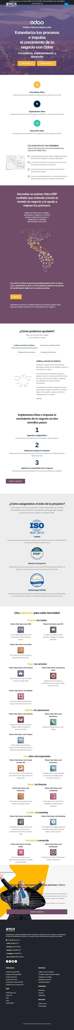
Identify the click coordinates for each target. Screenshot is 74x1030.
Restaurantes (41, 995)
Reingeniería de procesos (26, 352)
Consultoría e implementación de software (48, 974)
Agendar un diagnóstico (15, 481)
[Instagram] (10, 961)
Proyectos (41, 993)
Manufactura (41, 990)
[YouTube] (13, 961)
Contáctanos (15, 297)
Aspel (7, 1000)
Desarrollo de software (44, 982)
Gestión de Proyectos (11, 977)
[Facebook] (7, 961)
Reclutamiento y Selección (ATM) (14, 982)
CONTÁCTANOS (25, 63)
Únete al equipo (42, 1006)
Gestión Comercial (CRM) (12, 972)
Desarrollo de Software (48, 352)
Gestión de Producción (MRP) (13, 974)
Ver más (38, 398)
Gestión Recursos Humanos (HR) (14, 984)
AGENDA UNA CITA (46, 63)
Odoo (7, 998)
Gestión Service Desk (11, 979)
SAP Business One (11, 993)
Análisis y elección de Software (24, 345)
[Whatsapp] (16, 961)
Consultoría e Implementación (50, 345)
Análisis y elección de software (46, 972)
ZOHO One (9, 995)
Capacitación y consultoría (45, 977)
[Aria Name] (66, 4)
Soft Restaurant (10, 1003)
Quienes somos (42, 1003)
